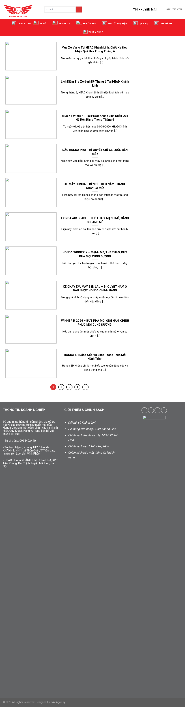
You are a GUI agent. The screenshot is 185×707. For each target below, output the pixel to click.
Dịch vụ (143, 23)
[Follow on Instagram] (151, 410)
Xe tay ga (64, 23)
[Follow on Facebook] (144, 410)
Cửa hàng (166, 23)
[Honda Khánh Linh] (21, 9)
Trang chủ (24, 23)
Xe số (43, 23)
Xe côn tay (89, 23)
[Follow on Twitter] (157, 410)
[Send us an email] (164, 410)
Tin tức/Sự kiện (117, 23)
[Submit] (79, 10)
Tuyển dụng (96, 32)
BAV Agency (58, 702)
